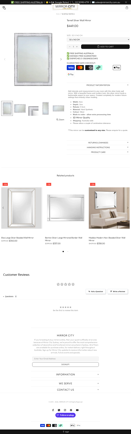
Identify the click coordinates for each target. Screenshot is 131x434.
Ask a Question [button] (97, 291)
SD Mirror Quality (81, 117)
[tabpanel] (22, 214)
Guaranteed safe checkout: (81, 63)
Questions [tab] (9, 296)
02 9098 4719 (82, 2)
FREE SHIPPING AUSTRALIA (28, 2)
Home (57, 14)
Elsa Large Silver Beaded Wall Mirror (17, 237)
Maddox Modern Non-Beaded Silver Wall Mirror (107, 239)
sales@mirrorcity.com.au (107, 2)
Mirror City (65, 8)
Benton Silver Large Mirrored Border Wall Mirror (63, 239)
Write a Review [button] (119, 291)
